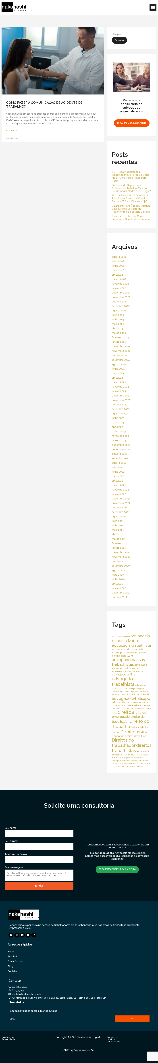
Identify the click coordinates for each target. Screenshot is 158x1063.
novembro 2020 (121, 556)
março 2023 (119, 431)
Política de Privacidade (8, 1038)
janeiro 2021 (119, 547)
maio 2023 (118, 422)
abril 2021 (117, 534)
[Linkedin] (22, 935)
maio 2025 (118, 324)
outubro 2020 (119, 561)
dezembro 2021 (121, 498)
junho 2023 (118, 418)
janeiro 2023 (119, 440)
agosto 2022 (119, 462)
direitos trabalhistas (132, 748)
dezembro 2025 (121, 292)
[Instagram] (16, 935)
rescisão (127, 764)
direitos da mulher (135, 736)
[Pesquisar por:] (127, 34)
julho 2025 (118, 315)
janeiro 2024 (119, 391)
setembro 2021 (120, 512)
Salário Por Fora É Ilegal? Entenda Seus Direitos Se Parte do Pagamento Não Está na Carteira (131, 208)
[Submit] (132, 1018)
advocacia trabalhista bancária (127, 649)
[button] (153, 7)
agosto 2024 (119, 364)
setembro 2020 (121, 565)
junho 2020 (118, 579)
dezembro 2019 (121, 592)
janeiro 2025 (119, 341)
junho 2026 (118, 265)
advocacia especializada (131, 638)
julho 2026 (118, 261)
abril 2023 (117, 427)
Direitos (129, 731)
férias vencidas (141, 755)
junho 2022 (118, 471)
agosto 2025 (119, 310)
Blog (10, 966)
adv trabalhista (120, 702)
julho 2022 (118, 467)
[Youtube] (28, 935)
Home (11, 951)
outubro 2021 (119, 507)
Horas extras (119, 757)
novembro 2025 (121, 297)
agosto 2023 (119, 413)
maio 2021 (118, 529)
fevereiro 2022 (120, 489)
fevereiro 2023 (120, 435)
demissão (147, 705)
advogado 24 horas (136, 653)
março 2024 (119, 382)
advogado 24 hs (122, 655)
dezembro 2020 (121, 552)
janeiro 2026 (119, 288)
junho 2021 (118, 525)
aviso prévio (134, 702)
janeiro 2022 (119, 494)
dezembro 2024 (121, 346)
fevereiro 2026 (120, 283)
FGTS (125, 755)
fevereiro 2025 (120, 337)
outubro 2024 (119, 355)
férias (131, 754)
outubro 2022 (119, 453)
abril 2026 (117, 274)
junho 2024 (118, 368)
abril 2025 (117, 328)
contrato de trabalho (131, 705)
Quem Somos (15, 961)
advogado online (123, 674)
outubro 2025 (119, 301)
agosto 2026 (119, 256)
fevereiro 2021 (120, 543)
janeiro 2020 (119, 588)
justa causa (131, 758)
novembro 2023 (121, 400)
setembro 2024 (121, 359)
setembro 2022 (121, 458)
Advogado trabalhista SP (134, 694)
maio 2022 (118, 476)
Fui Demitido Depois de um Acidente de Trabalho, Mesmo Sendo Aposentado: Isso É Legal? (131, 188)
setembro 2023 (121, 409)
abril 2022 (117, 480)
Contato (12, 971)
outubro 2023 (119, 404)
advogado (119, 652)
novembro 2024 (121, 350)
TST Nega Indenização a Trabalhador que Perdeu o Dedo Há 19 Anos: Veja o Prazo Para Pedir (130, 176)
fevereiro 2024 (120, 386)
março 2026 (119, 279)
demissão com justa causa (123, 708)
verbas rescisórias (134, 766)
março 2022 (119, 485)
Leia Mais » (11, 131)
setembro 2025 (121, 306)
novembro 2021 (121, 503)
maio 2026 (118, 270)
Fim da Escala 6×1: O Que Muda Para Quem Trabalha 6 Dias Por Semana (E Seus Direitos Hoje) (130, 198)
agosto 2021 (119, 516)
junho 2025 (118, 319)
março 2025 (119, 332)
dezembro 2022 (121, 444)
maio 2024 (118, 373)
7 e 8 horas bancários (121, 637)
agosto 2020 (119, 570)
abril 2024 (117, 377)
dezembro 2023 (121, 395)
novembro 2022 (121, 449)
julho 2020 (118, 574)
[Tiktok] (33, 935)
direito (124, 712)
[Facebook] (10, 935)
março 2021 (119, 538)
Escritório (13, 956)
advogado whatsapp (131, 698)
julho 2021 (118, 521)
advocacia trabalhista (131, 645)
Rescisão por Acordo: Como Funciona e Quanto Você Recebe (131, 218)
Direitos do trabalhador (124, 743)
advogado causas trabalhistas (128, 662)
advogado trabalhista (123, 681)
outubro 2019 (119, 597)
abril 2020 (117, 583)
